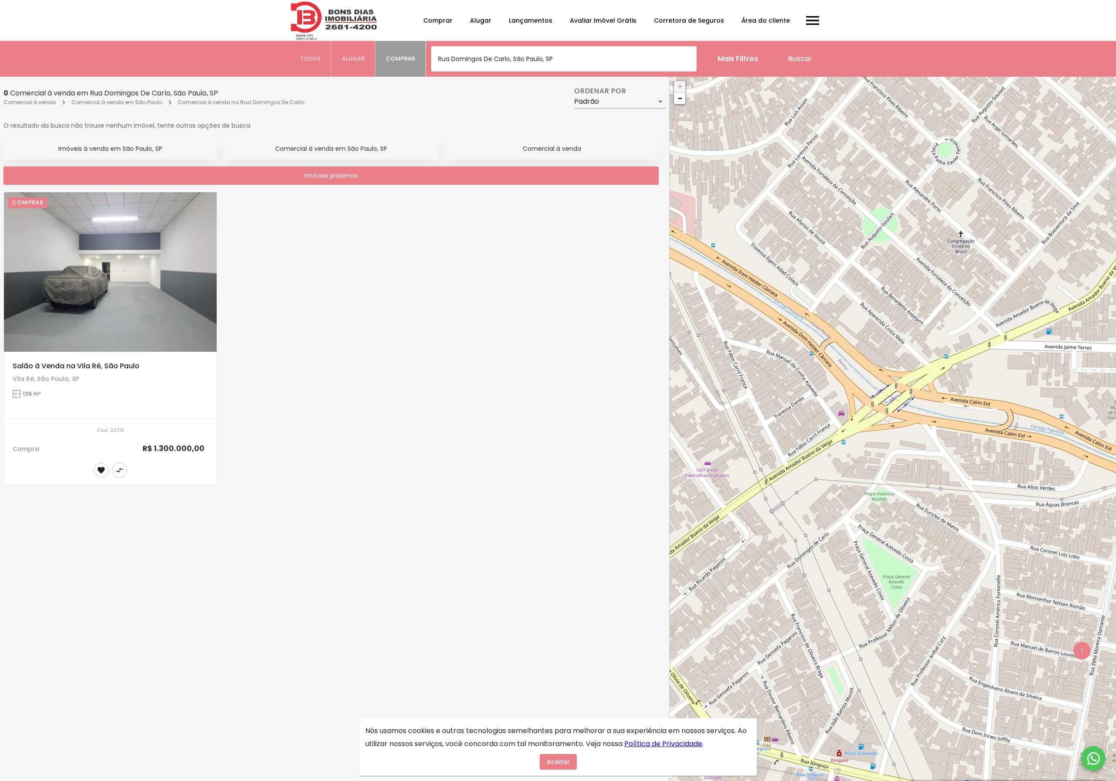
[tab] (310, 59)
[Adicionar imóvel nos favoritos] (101, 470)
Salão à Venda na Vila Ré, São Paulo (76, 366)
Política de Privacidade (663, 744)
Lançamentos (530, 20)
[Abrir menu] (813, 20)
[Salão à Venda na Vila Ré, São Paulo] (110, 272)
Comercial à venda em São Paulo (116, 102)
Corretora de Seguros (689, 20)
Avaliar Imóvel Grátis (603, 20)
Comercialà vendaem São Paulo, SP (331, 148)
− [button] (680, 98)
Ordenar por (600, 91)
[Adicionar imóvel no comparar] (119, 470)
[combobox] (564, 58)
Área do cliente (766, 20)
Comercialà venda (552, 148)
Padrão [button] (586, 101)
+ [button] (679, 86)
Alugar (480, 20)
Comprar (438, 20)
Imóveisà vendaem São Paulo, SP (110, 148)
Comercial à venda (29, 102)
